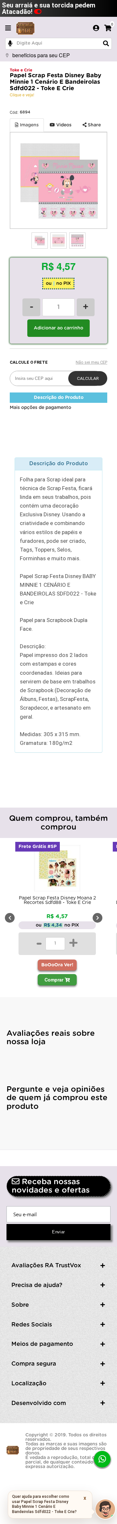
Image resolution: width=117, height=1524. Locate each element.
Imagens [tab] (29, 125)
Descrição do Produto (59, 397)
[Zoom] (39, 240)
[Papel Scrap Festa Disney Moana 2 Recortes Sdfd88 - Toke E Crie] (57, 870)
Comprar (55, 979)
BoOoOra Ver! (57, 965)
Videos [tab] (63, 125)
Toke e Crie (21, 70)
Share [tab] (93, 125)
